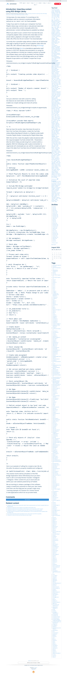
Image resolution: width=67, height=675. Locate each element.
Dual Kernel (54, 48)
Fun (55, 78)
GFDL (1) (54, 403)
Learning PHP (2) (55, 439)
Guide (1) (54, 414)
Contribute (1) (55, 331)
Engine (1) (54, 357)
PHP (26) (54, 476)
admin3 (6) (54, 595)
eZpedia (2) (54, 626)
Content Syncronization (56, 35)
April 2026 (54, 209)
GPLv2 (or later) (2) (56, 407)
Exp (52, 54)
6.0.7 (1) (54, 286)
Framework (54, 74)
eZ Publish (26, 14)
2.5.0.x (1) (54, 279)
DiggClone (56, 43)
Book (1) (54, 308)
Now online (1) (55, 472)
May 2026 (54, 208)
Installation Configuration (56, 91)
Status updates (54, 150)
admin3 (58, 169)
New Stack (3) (55, 466)
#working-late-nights (55, 9)
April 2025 (54, 221)
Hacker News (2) (55, 418)
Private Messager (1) (56, 505)
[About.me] (60, 0)
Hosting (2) (54, 426)
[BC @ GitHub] (55, 0)
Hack (55, 84)
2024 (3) (54, 280)
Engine (55, 50)
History (58, 86)
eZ (58, 176)
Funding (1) (54, 401)
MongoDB (56, 100)
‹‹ (55, 242)
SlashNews (53, 146)
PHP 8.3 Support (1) (56, 483)
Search (56, 142)
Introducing (29, 13)
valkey (56, 201)
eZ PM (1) (54, 610)
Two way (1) (55, 576)
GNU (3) (54, 404)
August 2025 (55, 218)
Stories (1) (54, 555)
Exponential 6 (54, 59)
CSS (60, 27)
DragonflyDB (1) (55, 351)
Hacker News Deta (55, 85)
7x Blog (57, 19)
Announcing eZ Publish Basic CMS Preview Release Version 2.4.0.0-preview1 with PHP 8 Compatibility (24, 513)
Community (54, 30)
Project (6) (54, 506)
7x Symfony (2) (55, 297)
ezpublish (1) (55, 634)
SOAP (53, 139)
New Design (54, 105)
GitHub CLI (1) (55, 410)
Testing (57, 156)
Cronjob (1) (54, 334)
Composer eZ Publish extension (56, 33)
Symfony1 (53, 153)
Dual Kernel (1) (55, 352)
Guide (60, 82)
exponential (54, 191)
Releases (57, 136)
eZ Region (53, 188)
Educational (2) (55, 353)
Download (54, 46)
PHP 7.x (53, 117)
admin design (54, 169)
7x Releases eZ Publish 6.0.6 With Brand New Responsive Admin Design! (19, 515)
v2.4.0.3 (53, 201)
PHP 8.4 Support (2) (56, 485)
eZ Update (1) (55, 625)
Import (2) (54, 428)
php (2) (54, 641)
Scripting (53, 142)
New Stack (55, 109)
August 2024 (55, 228)
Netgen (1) (54, 454)
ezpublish (58, 192)
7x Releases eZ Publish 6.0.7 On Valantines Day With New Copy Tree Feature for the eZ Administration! (24, 510)
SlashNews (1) (55, 545)
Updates (54, 161)
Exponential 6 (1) (55, 371)
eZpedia (53, 189)
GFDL (53, 79)
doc (21, 48)
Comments (57, 29)
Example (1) (55, 360)
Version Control (57, 164)
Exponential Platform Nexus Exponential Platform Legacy (56, 67)
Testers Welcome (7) (56, 566)
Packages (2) (55, 493)
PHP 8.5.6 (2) (55, 486)
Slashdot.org (29, 660)
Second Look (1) (55, 539)
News (53, 112)
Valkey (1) (54, 581)
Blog (58, 24)
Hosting (53, 88)
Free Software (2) (55, 398)
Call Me (53, 28)
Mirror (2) (54, 448)
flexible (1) (54, 635)
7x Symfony (54, 22)
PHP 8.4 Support (54, 119)
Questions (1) (55, 507)
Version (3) (54, 585)
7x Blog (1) (54, 291)
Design (53, 40)
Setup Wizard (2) (55, 540)
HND (52, 84)
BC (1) (54, 306)
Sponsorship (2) (55, 550)
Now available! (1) (56, 471)
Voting (59, 165)
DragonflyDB (57, 47)
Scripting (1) (55, 536)
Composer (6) (55, 322)
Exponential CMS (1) (56, 373)
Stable (57, 149)
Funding (57, 78)
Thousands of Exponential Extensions (55, 159)
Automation (54, 24)
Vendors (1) (55, 584)
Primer (59, 127)
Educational (58, 48)
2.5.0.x (53, 16)
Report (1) (54, 525)
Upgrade (58, 161)
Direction (53, 44)
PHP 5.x (58, 115)
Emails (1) (54, 355)
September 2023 (55, 237)
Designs (56, 40)
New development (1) (56, 468)
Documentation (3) (56, 347)
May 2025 (54, 220)
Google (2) (54, 412)
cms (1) (54, 598)
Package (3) (55, 492)
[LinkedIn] (49, 0)
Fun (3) (54, 400)
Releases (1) (55, 522)
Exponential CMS (54, 61)
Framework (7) (55, 393)
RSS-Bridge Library (57, 130)
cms (58, 170)
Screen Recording (55, 141)
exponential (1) (55, 630)
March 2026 (55, 210)
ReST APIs (53, 131)
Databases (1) (55, 336)
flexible (53, 193)
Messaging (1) (55, 447)
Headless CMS (54, 86)
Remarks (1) (55, 524)
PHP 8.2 (58, 117)
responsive (53, 198)
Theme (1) (54, 569)
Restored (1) (55, 527)
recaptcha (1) (55, 646)
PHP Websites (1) (55, 491)
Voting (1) (54, 589)
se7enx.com (33, 669)
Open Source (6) (55, 473)
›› (54, 244)
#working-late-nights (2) (57, 265)
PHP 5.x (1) (54, 477)
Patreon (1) (54, 496)
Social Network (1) (56, 546)
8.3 (52, 23)
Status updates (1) (56, 554)
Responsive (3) (55, 526)
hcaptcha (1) (55, 640)
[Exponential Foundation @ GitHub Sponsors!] (52, 0)
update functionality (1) (57, 653)
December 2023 (55, 233)
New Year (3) (55, 467)
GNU (55, 79)
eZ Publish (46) (55, 614)
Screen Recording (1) (56, 533)
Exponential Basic (55, 60)
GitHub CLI (55, 81)
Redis (56, 134)
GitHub (56, 80)
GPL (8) (54, 405)
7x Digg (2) (54, 292)
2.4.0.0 (57, 13)
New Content (58, 103)
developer (56, 171)
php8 (52, 196)
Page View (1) (55, 495)
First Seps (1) (55, 391)
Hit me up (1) (55, 423)
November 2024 (55, 225)
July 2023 (54, 239)
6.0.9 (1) (54, 288)
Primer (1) (54, 503)
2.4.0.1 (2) (54, 273)
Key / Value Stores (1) (56, 438)
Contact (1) (54, 327)
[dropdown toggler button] (26, 3)
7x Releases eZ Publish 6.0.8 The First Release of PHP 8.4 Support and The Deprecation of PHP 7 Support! (25, 508)
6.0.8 (58, 17)
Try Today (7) (55, 575)
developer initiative (55, 172)
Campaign (56, 28)
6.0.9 (52, 19)
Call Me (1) (54, 314)
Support (55, 152)
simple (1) (54, 650)
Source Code (57, 147)
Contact (59, 34)
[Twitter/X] (57, 0)
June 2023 (54, 241)
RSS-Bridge (40, 45)
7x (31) (54, 289)
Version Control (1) (56, 586)
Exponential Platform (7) (57, 377)
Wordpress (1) (55, 593)
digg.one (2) (55, 603)
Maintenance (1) (55, 446)
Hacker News (58, 84)
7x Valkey (57, 22)
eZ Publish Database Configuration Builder (56, 185)
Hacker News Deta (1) (56, 419)
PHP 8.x (55, 120)
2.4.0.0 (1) (54, 272)
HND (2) (54, 415)
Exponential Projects (55, 69)
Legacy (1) (54, 443)
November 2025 (55, 215)
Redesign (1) (55, 518)
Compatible (58, 30)
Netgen (58, 102)
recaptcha (57, 197)
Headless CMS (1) (55, 420)
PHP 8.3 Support (57, 118)
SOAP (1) (54, 529)
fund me (56, 193)
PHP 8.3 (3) (54, 482)
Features (53, 73)
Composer (53, 31)
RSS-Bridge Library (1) (56, 510)
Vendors (58, 163)
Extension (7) (55, 386)
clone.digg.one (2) (56, 597)
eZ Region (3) (55, 624)
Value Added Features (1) (57, 583)
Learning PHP (54, 95)
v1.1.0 (57, 200)
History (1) (54, 422)
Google (59, 81)
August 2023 (55, 238)
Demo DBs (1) (55, 338)
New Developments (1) (56, 459)
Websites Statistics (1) (56, 592)
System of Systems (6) (56, 565)
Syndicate (55, 154)
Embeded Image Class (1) (57, 356)
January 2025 (55, 223)
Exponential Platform (56, 63)
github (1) (54, 639)
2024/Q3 (57, 16)
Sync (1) (54, 563)
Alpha (57, 23)
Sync (9, 14)
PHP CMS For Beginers (56, 121)
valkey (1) (54, 656)
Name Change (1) (56, 453)
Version (53, 164)
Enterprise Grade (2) (56, 358)
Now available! (56, 112)
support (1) (54, 651)
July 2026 (54, 206)
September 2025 (55, 216)
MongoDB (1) (55, 450)
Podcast (53, 125)
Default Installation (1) (56, 337)
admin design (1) (55, 594)
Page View (57, 123)
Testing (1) (54, 568)
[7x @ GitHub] (53, 0)
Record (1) (54, 517)
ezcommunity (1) (55, 632)
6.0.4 (52, 17)
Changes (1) (55, 317)
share (57, 198)
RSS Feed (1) (55, 508)
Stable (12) (54, 553)
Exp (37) (54, 363)
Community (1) (55, 319)
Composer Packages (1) (57, 323)
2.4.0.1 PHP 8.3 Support (56, 14)
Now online (54, 113)
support (53, 199)
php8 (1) (54, 642)
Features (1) (55, 390)
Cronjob (12, 14)
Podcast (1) (54, 498)
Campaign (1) (55, 316)
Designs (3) (54, 341)
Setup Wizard (56, 144)
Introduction (34, 13)
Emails (53, 49)
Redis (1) (54, 520)
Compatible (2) (55, 321)
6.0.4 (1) (54, 283)
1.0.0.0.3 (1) (54, 266)
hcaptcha (56, 195)
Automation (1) (55, 304)
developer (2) (55, 600)
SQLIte (55, 139)
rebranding (54, 197)
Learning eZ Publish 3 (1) (57, 442)
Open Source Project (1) (57, 475)
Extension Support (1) (56, 388)
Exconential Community (56, 53)
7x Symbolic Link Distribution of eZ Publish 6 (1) (56, 294)
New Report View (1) (56, 464)
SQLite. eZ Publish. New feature (56, 140)
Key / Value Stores (58, 94)
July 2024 (54, 229)
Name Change (54, 102)
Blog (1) (54, 307)
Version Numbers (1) (56, 588)
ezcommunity (54, 192)
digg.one (53, 173)
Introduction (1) (55, 436)
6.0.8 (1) (54, 287)
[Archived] (38, 660)
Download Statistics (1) (56, 350)
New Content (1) (55, 457)
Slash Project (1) (55, 544)
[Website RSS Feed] (59, 0)
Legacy (56, 97)
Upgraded (53, 162)
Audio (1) (54, 303)
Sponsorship (57, 148)
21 (60, 256)
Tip (52, 160)
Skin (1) (54, 541)
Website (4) (54, 590)
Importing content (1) (56, 429)
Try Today (55, 160)
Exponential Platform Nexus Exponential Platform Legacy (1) (56, 382)
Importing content (39, 13)
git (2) (54, 637)
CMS (58, 27)
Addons (54, 23)
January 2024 (55, 232)
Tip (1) (54, 574)
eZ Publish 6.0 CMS (55, 182)
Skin (59, 144)
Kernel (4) (54, 437)
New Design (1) (55, 458)
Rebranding (54, 132)
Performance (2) (55, 497)
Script (15, 14)
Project (53, 129)
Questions (57, 129)
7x (54, 19)
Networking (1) (55, 456)
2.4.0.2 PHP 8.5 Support (56, 15)
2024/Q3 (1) (55, 282)
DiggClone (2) (55, 345)
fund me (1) (54, 636)
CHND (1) (54, 311)
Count (53, 37)
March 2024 (55, 230)
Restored (57, 138)
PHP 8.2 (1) (54, 481)
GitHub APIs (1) (55, 409)
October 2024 (55, 227)
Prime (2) (54, 502)
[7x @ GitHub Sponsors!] (50, 0)
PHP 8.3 (53, 118)
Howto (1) (54, 427)
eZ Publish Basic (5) (56, 618)
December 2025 (55, 214)
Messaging (58, 99)
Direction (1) (55, 346)
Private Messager (55, 128)
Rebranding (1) (55, 514)
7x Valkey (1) (55, 298)
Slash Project (56, 145)
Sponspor (53, 149)
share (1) (54, 649)
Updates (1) (55, 578)
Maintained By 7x (55, 98)
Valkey (57, 162)
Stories (58, 150)
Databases (53, 38)
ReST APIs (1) (55, 511)
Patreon (53, 124)
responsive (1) (55, 648)
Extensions (57, 72)
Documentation (54, 45)
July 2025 (54, 219)
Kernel (53, 94)
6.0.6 (54, 17)
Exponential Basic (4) (56, 372)
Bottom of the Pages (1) (57, 309)
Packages (53, 123)
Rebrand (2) (55, 512)
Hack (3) (54, 417)
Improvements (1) (56, 431)
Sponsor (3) (55, 549)
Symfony (59, 152)
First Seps (57, 73)
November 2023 (55, 234)
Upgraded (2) (55, 580)
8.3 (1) (54, 299)
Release (53, 136)
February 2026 (55, 211)
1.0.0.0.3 (53, 10)
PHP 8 (56, 117)
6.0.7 (56, 17)
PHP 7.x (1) (54, 478)
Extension (54, 71)
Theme (53, 158)
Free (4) (54, 394)
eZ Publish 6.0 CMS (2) (56, 616)
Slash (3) (54, 542)
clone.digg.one (54, 170)
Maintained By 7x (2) (56, 444)
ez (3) (53, 631)
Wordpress (57, 168)
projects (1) (54, 644)
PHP (55, 115)
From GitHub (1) (55, 399)
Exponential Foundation (56, 62)
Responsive (54, 138)
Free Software (54, 77)
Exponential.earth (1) (56, 385)
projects (55, 196)
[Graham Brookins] (11, 3)
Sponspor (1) (55, 551)
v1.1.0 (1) (54, 654)
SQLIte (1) (54, 530)
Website (53, 167)
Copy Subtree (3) (55, 332)
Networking (54, 103)
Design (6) (54, 339)
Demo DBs (58, 39)
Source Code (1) (55, 547)
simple (60, 198)
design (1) (54, 599)
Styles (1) (54, 556)
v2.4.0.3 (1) (54, 655)
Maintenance (54, 99)
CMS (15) (54, 312)
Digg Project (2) (55, 343)
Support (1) (54, 558)
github (53, 195)
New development (57, 111)
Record (58, 133)
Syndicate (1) (55, 564)
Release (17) (55, 521)
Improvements (54, 90)
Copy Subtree (58, 36)
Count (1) (54, 333)
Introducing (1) (55, 434)
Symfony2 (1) (55, 561)
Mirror (53, 100)
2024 (55, 16)
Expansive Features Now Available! (56, 55)
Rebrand (57, 131)
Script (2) (54, 535)
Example (55, 52)
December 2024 (55, 224)
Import (59, 88)
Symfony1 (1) (55, 560)
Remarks (53, 137)
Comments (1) (55, 318)
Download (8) (55, 348)
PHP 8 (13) (54, 480)
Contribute (53, 36)
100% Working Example (20, 14)
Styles (53, 152)
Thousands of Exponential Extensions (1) (57, 571)
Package (56, 122)
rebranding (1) (55, 645)
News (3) (54, 469)
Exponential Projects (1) (57, 384)
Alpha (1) (54, 302)
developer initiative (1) (56, 602)
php (59, 195)
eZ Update (57, 188)
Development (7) (55, 342)
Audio (60, 23)
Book (53, 25)
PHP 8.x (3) (54, 487)
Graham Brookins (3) (56, 413)
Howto (56, 88)
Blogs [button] (35, 4)
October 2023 (55, 235)
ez (56, 191)
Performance (57, 124)
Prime (57, 127)
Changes (53, 29)
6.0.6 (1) (54, 284)
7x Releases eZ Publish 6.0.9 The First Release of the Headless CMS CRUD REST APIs (21, 507)
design (53, 171)
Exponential (57, 58)
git (58, 193)
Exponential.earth (55, 70)
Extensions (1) (55, 389)
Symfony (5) (55, 559)
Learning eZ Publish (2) (57, 441)
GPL (57, 79)
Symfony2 (57, 153)
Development (54, 41)
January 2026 (55, 213)
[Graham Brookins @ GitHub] (56, 0)
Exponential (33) (55, 369)
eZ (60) (54, 609)
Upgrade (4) (55, 579)
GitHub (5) (54, 408)
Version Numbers (55, 165)
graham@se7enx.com (11, 0)
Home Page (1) (55, 424)
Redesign (53, 134)
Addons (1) (54, 300)
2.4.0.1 (60, 13)
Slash (53, 145)
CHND (55, 27)
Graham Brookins (55, 82)
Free (57, 74)
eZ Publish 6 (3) (55, 615)
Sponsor (53, 148)
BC (56, 24)
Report (56, 137)
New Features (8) (55, 463)
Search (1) (54, 537)
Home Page (56, 87)
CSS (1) (54, 313)
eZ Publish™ (35, 667)
